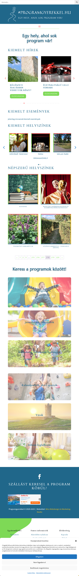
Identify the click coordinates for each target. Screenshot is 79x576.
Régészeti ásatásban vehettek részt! (20, 88)
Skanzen (57, 154)
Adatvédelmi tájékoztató (43, 573)
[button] (76, 541)
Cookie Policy (31, 573)
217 (42, 257)
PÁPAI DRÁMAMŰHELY (13, 156)
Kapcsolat (64, 535)
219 (52, 257)
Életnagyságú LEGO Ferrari (56, 86)
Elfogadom (39, 557)
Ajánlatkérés (14, 535)
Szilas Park (35, 154)
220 (57, 257)
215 (33, 257)
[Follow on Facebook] (39, 477)
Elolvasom (18, 96)
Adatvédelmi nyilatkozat (39, 535)
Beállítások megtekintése (39, 568)
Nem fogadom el (39, 562)
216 (38, 257)
